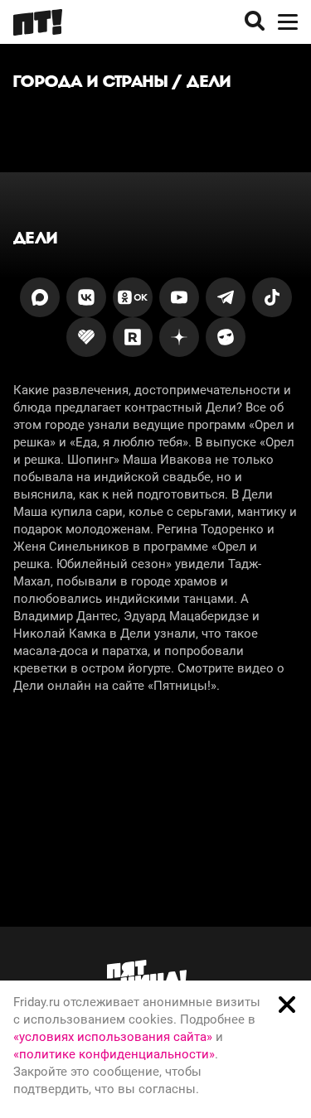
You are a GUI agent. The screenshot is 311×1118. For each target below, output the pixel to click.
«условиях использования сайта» (112, 1036)
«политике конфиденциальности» (114, 1054)
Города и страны (90, 81)
